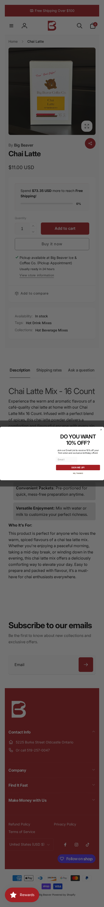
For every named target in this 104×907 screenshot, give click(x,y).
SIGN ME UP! (77, 467)
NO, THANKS (78, 473)
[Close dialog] (101, 429)
